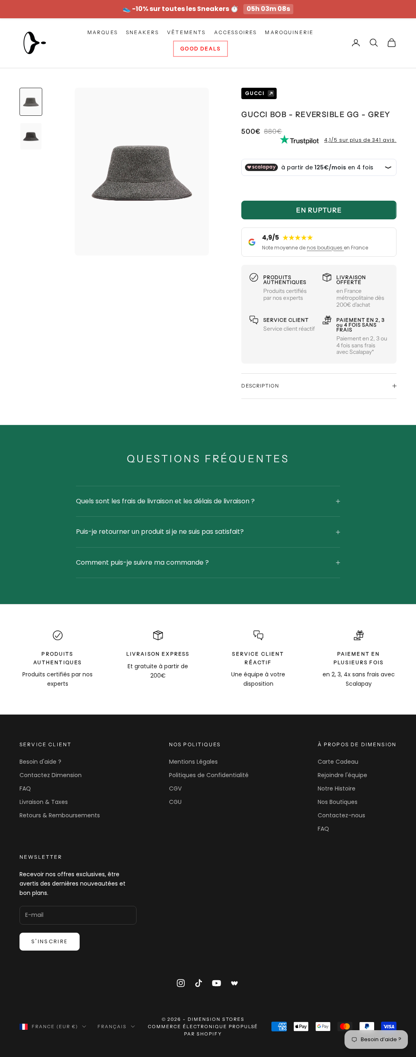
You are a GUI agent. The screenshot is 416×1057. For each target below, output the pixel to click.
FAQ (25, 788)
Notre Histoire (336, 788)
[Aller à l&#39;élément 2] (31, 136)
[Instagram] (181, 983)
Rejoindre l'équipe (342, 775)
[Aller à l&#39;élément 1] (31, 102)
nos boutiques (325, 247)
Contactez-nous (341, 815)
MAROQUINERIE (289, 32)
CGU (175, 802)
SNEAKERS (142, 32)
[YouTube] (216, 983)
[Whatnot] (235, 983)
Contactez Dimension (51, 775)
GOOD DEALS (200, 48)
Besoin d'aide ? (40, 762)
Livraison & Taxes (44, 802)
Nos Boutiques (338, 802)
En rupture (319, 210)
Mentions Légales (193, 762)
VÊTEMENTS (186, 32)
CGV (175, 788)
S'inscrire (49, 941)
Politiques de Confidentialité (209, 775)
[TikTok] (199, 983)
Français (112, 1026)
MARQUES (102, 32)
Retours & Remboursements (60, 815)
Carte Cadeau (338, 762)
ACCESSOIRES (235, 32)
